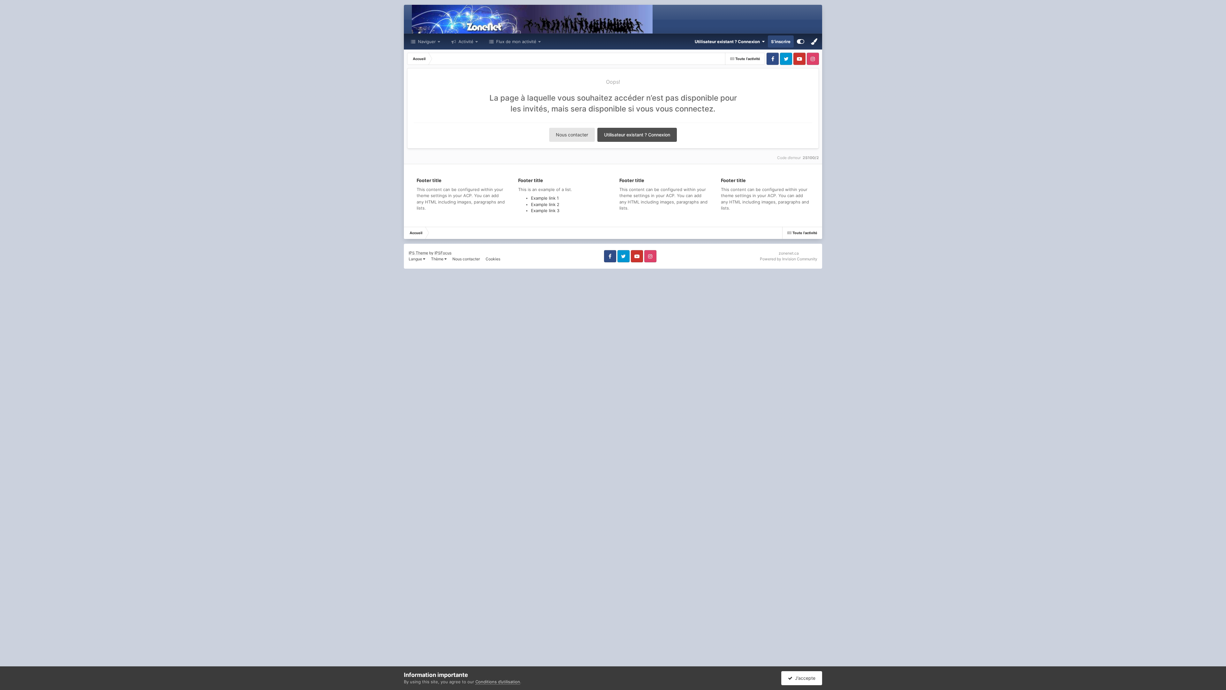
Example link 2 (545, 204)
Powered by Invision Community (788, 259)
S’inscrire (781, 41)
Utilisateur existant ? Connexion (728, 41)
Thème (437, 259)
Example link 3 (545, 210)
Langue (416, 259)
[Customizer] (800, 41)
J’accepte (803, 678)
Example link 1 (545, 198)
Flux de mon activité (516, 41)
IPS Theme (418, 252)
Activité (465, 41)
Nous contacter (572, 134)
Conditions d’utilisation (497, 681)
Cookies (493, 259)
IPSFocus (443, 252)
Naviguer (426, 41)
